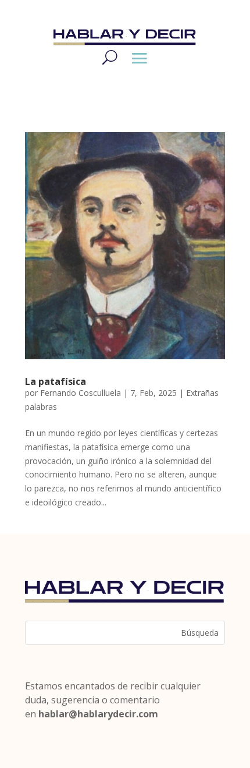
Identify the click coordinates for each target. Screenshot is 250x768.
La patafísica (55, 381)
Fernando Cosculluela (80, 392)
